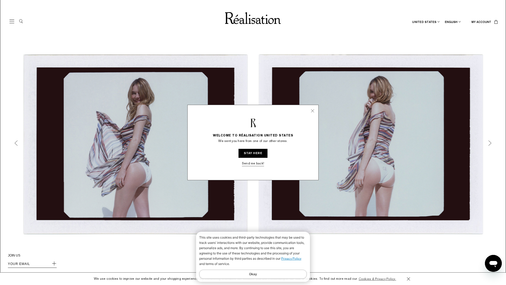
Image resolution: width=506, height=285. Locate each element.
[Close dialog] (305, 120)
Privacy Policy (291, 258)
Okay (253, 274)
